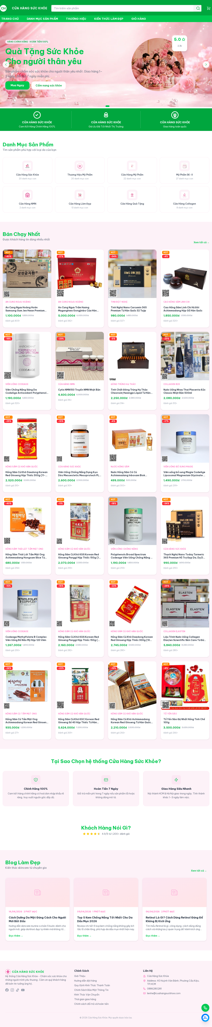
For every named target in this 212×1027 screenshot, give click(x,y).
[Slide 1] (103, 106)
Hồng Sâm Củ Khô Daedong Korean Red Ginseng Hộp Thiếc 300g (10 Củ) (132, 640)
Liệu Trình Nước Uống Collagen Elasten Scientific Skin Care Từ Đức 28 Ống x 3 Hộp (184, 640)
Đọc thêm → (16, 935)
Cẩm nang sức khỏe (49, 85)
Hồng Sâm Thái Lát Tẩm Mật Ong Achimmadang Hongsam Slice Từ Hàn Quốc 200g (25, 557)
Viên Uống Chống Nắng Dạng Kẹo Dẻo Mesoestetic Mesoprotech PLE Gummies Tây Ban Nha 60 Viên (79, 475)
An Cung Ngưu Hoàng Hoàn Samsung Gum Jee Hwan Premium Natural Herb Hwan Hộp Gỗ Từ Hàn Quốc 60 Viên (25, 312)
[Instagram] (12, 990)
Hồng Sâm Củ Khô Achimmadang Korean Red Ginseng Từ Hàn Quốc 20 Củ (131, 722)
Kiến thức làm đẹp (108, 18)
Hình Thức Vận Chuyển (86, 994)
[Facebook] (7, 990)
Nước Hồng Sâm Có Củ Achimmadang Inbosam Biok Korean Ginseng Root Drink (128, 475)
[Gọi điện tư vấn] (205, 1008)
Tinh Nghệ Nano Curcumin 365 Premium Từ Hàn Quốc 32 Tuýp (129, 309)
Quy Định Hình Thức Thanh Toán (92, 985)
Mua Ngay (17, 85)
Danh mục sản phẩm (42, 18)
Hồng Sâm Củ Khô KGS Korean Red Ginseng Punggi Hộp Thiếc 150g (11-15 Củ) (79, 557)
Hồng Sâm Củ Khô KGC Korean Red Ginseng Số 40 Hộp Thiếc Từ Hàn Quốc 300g (78, 722)
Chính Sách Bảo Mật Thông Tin (91, 990)
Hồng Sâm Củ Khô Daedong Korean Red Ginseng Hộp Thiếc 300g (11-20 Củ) (27, 475)
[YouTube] (23, 990)
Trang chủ (10, 18)
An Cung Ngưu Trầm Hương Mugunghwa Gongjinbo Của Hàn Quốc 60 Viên (77, 310)
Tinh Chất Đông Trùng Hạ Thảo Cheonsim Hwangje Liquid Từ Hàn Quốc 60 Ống (131, 393)
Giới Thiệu (79, 976)
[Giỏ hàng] (208, 8)
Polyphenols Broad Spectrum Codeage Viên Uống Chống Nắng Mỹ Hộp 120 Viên (132, 557)
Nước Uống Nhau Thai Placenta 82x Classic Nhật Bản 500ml (184, 391)
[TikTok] (17, 990)
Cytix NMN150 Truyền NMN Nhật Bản (79, 389)
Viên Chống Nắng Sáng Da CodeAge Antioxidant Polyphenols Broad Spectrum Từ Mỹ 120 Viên (26, 393)
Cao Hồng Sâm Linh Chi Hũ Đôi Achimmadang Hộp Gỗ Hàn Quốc (182, 309)
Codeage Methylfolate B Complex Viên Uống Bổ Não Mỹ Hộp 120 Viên (26, 638)
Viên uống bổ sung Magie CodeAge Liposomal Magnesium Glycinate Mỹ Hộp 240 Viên (185, 475)
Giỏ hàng (138, 18)
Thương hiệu (76, 18)
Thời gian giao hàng (85, 999)
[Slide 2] (107, 106)
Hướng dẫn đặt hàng (85, 980)
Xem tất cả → (201, 242)
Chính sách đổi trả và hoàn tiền (91, 1003)
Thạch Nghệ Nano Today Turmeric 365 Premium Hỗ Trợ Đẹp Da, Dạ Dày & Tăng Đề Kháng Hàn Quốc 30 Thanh (184, 559)
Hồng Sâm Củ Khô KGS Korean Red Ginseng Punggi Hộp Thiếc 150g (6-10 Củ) (79, 640)
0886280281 (154, 988)
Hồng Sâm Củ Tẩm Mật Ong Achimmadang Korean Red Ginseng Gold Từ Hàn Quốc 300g (26, 722)
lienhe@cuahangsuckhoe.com (164, 993)
